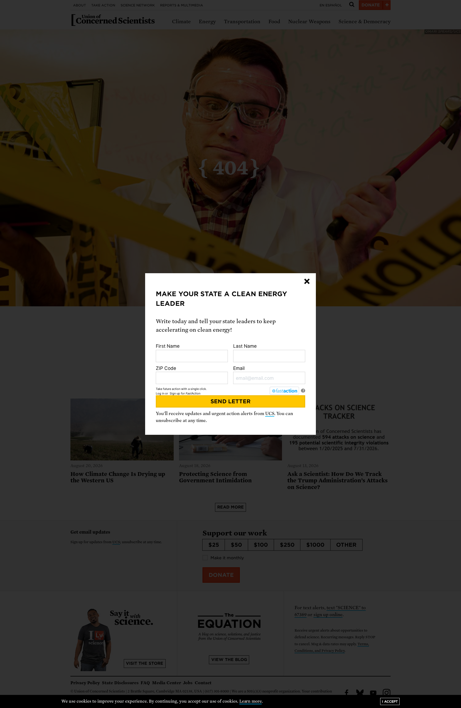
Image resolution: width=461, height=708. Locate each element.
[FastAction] (284, 391)
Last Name (245, 346)
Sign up (175, 393)
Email (239, 368)
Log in (160, 393)
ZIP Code (166, 368)
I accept (390, 701)
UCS (269, 413)
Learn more (250, 701)
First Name (168, 346)
